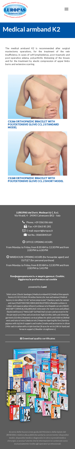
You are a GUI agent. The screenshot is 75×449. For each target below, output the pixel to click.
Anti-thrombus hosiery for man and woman (41, 297)
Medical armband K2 (42, 294)
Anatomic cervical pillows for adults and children (42, 318)
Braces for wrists (48, 326)
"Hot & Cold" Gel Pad (31, 312)
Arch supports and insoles (31, 323)
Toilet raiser (11, 294)
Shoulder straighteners (45, 329)
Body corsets (32, 320)
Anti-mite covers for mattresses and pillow (50, 309)
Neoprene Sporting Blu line (49, 320)
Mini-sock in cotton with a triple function (23, 326)
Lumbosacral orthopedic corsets (49, 306)
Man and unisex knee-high (33, 315)
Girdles (18, 318)
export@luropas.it (43, 230)
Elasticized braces (14, 312)
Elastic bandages (25, 294)
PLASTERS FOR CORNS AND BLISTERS (32, 303)
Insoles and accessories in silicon (56, 323)
